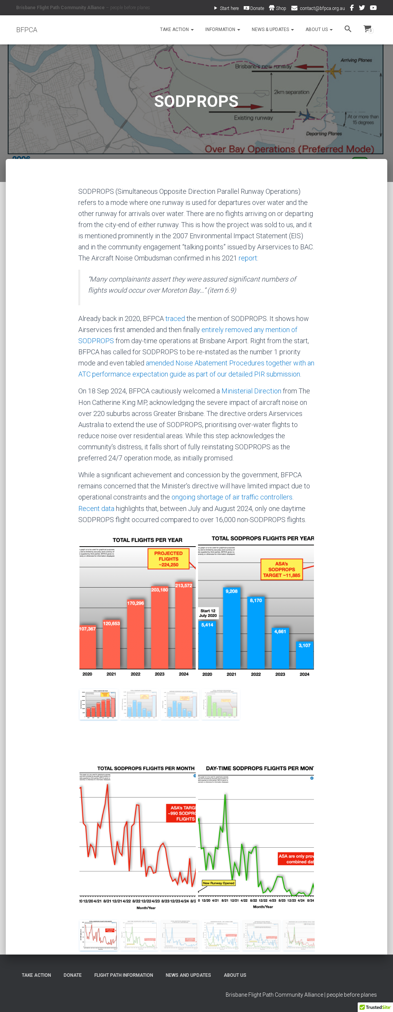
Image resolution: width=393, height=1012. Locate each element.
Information (220, 29)
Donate (73, 975)
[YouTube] (373, 9)
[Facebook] (352, 9)
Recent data (96, 508)
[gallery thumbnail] (98, 704)
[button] (192, 29)
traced (175, 318)
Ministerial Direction (251, 391)
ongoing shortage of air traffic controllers (232, 497)
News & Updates (271, 29)
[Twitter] (362, 9)
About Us (317, 29)
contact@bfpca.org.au (322, 8)
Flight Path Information (123, 975)
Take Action (175, 29)
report (248, 258)
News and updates (188, 975)
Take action (36, 975)
